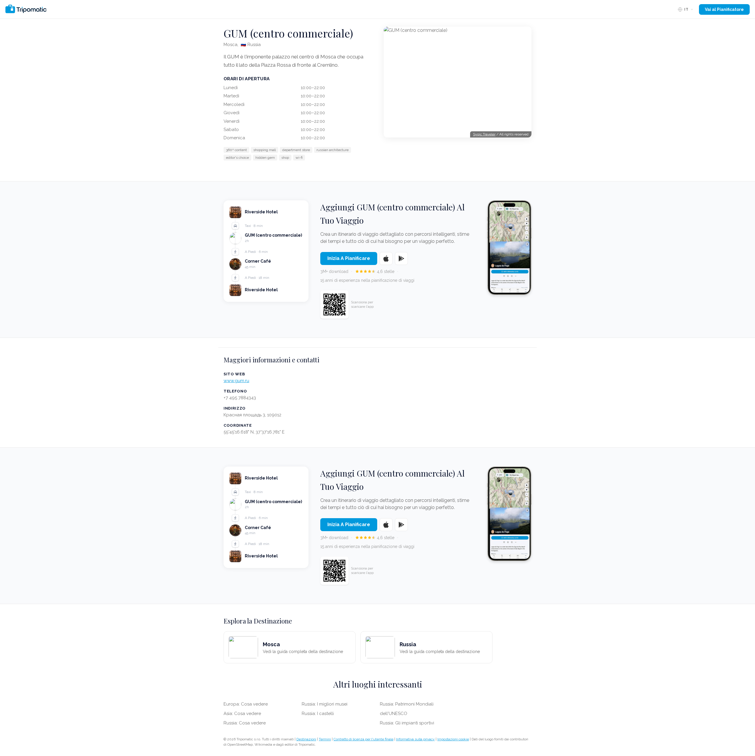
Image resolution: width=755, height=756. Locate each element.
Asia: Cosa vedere (242, 713)
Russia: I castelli (318, 713)
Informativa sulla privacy (415, 739)
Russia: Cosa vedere (245, 723)
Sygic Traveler (484, 134)
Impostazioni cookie (453, 739)
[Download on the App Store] (386, 258)
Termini (325, 739)
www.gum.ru (236, 380)
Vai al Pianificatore (724, 9)
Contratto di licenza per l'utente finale (363, 739)
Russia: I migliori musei (324, 704)
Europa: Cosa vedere (246, 704)
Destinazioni (306, 739)
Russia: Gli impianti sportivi (407, 723)
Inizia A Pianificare (348, 258)
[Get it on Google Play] (401, 258)
